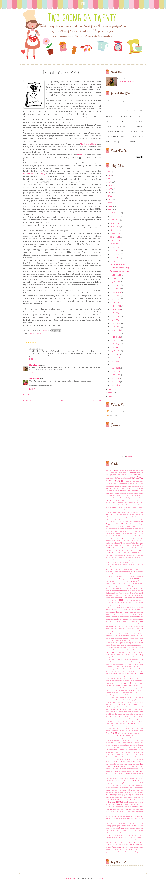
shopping (32, 333)
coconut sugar (138, 617)
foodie (128, 662)
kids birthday (138, 704)
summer (38, 333)
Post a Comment (29, 395)
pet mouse (131, 764)
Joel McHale (139, 512)
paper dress (133, 761)
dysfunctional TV (137, 645)
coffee (117, 619)
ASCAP (115, 484)
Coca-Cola (130, 493)
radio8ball (133, 780)
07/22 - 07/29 (115, 292)
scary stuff (135, 799)
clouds (122, 617)
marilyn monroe (131, 723)
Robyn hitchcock (128, 533)
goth (122, 676)
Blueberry (109, 491)
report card (130, 792)
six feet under (110, 807)
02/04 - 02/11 (115, 371)
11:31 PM (33, 389)
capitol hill (119, 600)
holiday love (123, 690)
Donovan (116, 498)
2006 (110, 389)
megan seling (134, 728)
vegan (121, 835)
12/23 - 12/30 (115, 216)
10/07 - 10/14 (115, 244)
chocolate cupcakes (122, 612)
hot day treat (125, 692)
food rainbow (119, 662)
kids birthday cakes (112, 707)
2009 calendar (124, 472)
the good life (118, 826)
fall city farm (129, 655)
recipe (111, 785)
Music (113, 524)
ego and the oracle (115, 650)
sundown (122, 821)
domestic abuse (127, 640)
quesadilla (115, 780)
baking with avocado (130, 581)
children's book (116, 609)
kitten (107, 712)
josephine (135, 700)
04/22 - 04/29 (115, 333)
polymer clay (137, 771)
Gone (136, 503)
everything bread (125, 652)
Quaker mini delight (120, 531)
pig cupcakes (136, 766)
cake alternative (130, 598)
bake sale (114, 581)
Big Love (121, 488)
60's (116, 478)
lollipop (138, 716)
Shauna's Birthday (137, 538)
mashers (108, 728)
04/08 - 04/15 (115, 340)
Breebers (123, 491)
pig (131, 766)
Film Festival (135, 500)
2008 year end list (114, 472)
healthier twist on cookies (118, 685)
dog (121, 640)
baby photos (134, 578)
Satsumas (122, 536)
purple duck (129, 778)
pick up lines (123, 766)
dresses (113, 645)
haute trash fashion (130, 683)
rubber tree (118, 797)
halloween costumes (127, 681)
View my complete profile (126, 81)
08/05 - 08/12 (115, 285)
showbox (129, 804)
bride (136, 595)
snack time (139, 807)
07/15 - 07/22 (115, 295)
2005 (110, 393)
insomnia (132, 695)
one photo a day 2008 (118, 759)
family (141, 654)
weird (141, 845)
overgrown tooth (111, 761)
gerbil (115, 674)
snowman (132, 809)
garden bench (138, 671)
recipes (133, 785)
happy (120, 683)
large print (135, 712)
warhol (122, 840)
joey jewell (114, 697)
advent (140, 567)
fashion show (120, 657)
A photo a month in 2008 (131, 481)
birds (135, 588)
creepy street (132, 626)
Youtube (133, 562)
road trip (128, 795)
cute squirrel (110, 633)
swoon (137, 821)
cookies (113, 624)
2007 (110, 210)
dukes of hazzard (126, 645)
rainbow (140, 780)
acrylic (126, 564)
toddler (122, 828)
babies (114, 579)
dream (141, 643)
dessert (132, 638)
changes (118, 605)
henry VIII (109, 690)
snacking (109, 809)
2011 (110, 196)
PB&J (132, 526)
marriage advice (127, 726)
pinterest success (132, 769)
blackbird (109, 593)
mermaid (135, 731)
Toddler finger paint (131, 550)
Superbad (80, 155)
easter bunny (110, 647)
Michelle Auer (34, 365)
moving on (123, 740)
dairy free (120, 633)
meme (108, 731)
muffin (130, 740)
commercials (117, 621)
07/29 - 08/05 (115, 288)
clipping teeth (115, 617)
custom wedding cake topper (130, 628)
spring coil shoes (125, 811)
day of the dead (137, 633)
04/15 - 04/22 (115, 337)
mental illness (125, 731)
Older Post (97, 400)
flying (138, 659)
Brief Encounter (132, 491)
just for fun (130, 702)
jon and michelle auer (114, 700)
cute (141, 628)
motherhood (109, 740)
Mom (136, 522)
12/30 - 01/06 (115, 213)
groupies (132, 676)
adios (110, 567)
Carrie (107, 493)
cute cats (121, 631)
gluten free (139, 673)
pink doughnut (114, 769)
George (132, 503)
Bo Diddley (116, 491)
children (108, 609)
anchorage (109, 572)
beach (141, 583)
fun (137, 669)
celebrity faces (110, 605)
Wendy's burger (114, 555)
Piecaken (134, 529)
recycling (138, 788)
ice (142, 692)
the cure (126, 823)
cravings (108, 626)
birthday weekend (121, 591)
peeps (125, 764)
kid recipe (126, 704)
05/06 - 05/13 (115, 330)
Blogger (129, 456)
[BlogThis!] (54, 330)
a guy (43, 173)
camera (112, 600)
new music (119, 752)
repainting (123, 792)
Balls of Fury (28, 173)
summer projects (111, 821)
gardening (109, 674)
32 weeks (130, 475)
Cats (111, 493)
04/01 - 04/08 (115, 344)
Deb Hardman (34, 378)
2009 (110, 203)
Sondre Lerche (116, 540)
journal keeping (117, 702)
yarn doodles (133, 852)
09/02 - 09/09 (115, 261)
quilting (122, 780)
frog (130, 666)
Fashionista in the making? (119, 267)
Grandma (114, 505)
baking (120, 581)
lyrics (141, 719)
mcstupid (126, 728)
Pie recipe (128, 529)
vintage (119, 837)
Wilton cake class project (131, 557)
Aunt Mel (134, 484)
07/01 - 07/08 (115, 302)
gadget (108, 671)
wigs (126, 847)
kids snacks (117, 709)
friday (121, 666)
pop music (117, 773)
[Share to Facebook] (59, 330)
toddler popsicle (110, 830)
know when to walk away (122, 712)
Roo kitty (136, 533)
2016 (110, 179)
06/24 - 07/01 (115, 306)
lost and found (118, 719)
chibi (133, 607)
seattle (119, 801)
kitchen (141, 709)
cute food (127, 631)
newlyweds (135, 752)
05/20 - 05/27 (115, 323)
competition (126, 621)
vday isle (115, 835)
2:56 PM (32, 359)
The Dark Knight (119, 545)
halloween (132, 678)
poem (129, 771)
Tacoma (128, 543)
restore (136, 792)
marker (112, 726)
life (140, 714)
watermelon (123, 842)
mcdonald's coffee (117, 728)
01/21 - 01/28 (115, 378)
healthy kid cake (123, 688)
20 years (129, 470)
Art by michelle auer (124, 484)
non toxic (139, 754)
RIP (133, 531)
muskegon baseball (133, 743)
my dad (114, 745)
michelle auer (113, 733)
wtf (127, 852)
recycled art (119, 788)
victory (137, 835)
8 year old (127, 478)
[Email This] (52, 330)
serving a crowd (111, 804)
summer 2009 (138, 818)
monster (129, 738)
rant (107, 785)
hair (121, 678)
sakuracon (115, 799)
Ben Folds (109, 488)
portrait (123, 773)
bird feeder (123, 588)
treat (135, 830)
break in (121, 595)
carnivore (136, 600)
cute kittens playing (137, 631)
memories (115, 731)
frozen (134, 666)
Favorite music (126, 500)
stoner (107, 814)
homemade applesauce (113, 692)
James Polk (131, 512)
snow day (124, 809)
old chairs (135, 757)
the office (134, 826)
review (141, 792)
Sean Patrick (125, 538)
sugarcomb (122, 818)
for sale (128, 664)
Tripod (125, 553)
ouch (126, 759)
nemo (135, 747)
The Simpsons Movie (88, 144)
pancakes (126, 761)
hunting (132, 692)
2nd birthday (121, 475)
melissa (141, 728)
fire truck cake (115, 659)
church (108, 617)
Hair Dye (125, 505)
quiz (127, 780)
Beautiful (126, 486)
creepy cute (115, 626)
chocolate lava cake (136, 612)
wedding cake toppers (121, 845)
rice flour (109, 795)
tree (139, 830)
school (141, 799)
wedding (132, 842)
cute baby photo (111, 631)
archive (108, 576)
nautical (130, 747)
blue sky (122, 593)
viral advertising (138, 837)
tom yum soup (121, 830)
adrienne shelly (132, 567)
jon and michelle (137, 697)
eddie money (139, 647)
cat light (129, 602)
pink (107, 769)
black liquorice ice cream (135, 591)
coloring (129, 619)
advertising (109, 569)
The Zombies (136, 548)
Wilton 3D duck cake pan (127, 555)
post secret (134, 773)
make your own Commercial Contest (118, 721)
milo (112, 735)
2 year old (123, 470)
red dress (131, 790)
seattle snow (139, 802)
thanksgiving (110, 823)
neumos (140, 747)
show (124, 804)
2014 (110, 185)
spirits (141, 809)
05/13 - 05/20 (115, 326)
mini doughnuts (120, 735)
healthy (130, 685)
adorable (123, 567)
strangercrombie (128, 814)
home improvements (136, 690)
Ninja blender (134, 524)
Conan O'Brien (138, 493)
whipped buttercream (113, 847)
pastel (121, 764)
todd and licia (114, 828)
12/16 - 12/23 (115, 220)
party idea (113, 764)
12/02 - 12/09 (115, 223)
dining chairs (110, 640)
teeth (141, 821)
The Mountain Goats (132, 545)
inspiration (139, 695)
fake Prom (120, 655)
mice (141, 731)
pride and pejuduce (112, 778)
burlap (108, 598)
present (128, 776)
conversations (134, 621)
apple (125, 574)
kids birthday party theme (130, 707)
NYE (120, 524)
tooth (128, 830)
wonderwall (119, 852)
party (107, 764)
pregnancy (109, 776)
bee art (126, 586)
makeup (140, 721)
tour (132, 830)
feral (137, 657)
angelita (115, 572)
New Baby (125, 524)
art (122, 576)
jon (130, 697)
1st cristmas (114, 470)
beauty (108, 586)
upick (141, 833)
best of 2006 (116, 588)
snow (118, 809)
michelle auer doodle (127, 733)
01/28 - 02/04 (115, 375)
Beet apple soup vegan (136, 486)
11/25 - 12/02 (115, 226)
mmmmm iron (138, 735)
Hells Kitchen (115, 510)
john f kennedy (124, 697)
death (137, 636)
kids (132, 704)
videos (114, 837)
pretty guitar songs (137, 776)
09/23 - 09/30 (115, 251)
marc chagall (110, 723)
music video (110, 743)
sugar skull (115, 818)
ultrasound (117, 833)
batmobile (135, 583)
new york (127, 752)
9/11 (131, 478)
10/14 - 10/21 (115, 240)
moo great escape (137, 738)
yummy (140, 852)
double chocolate (111, 643)
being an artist (134, 586)
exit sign (134, 652)
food (141, 659)
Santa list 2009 (114, 536)
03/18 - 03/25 (115, 351)
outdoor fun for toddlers (136, 759)
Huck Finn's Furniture (127, 510)
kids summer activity (130, 709)
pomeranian (109, 773)
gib (123, 674)
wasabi (128, 840)
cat (107, 602)
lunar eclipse (135, 719)
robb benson (135, 795)
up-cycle (130, 833)
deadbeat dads (119, 636)
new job (134, 750)
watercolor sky (111, 842)
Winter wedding (125, 562)
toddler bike (139, 828)
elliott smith (130, 650)
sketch (117, 807)
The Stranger (126, 548)
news (141, 752)
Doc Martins (136, 495)
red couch (122, 790)
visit (107, 840)
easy (124, 647)
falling (136, 655)
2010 (110, 199)
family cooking (110, 657)
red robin (140, 790)
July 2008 (115, 514)
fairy (115, 655)
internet (108, 697)
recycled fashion (129, 788)
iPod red (138, 692)
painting (119, 761)
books (133, 593)
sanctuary (123, 799)
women (112, 852)
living (133, 716)
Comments (113, 415)
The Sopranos (117, 548)
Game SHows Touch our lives (120, 503)
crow (107, 628)
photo (137, 764)
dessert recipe (139, 638)
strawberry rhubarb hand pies (126, 816)
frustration (124, 669)
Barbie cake (118, 486)
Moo (139, 522)
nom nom (131, 754)
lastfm (141, 712)
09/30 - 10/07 (115, 247)
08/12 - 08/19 (115, 282)
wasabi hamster (137, 840)
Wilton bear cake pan (116, 557)
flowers (134, 659)
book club (128, 593)
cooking (119, 624)
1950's (107, 470)
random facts (139, 783)
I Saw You (138, 510)
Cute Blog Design (97, 878)
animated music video (132, 572)
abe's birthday (115, 564)
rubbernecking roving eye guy (133, 797)
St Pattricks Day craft (129, 540)
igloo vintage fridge (112, 695)
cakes (107, 600)
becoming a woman (117, 586)
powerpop (140, 773)
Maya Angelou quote (115, 522)
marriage (118, 726)
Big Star (127, 488)
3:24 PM (32, 373)
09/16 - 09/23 (115, 254)
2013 (110, 189)
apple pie (131, 574)
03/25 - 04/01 (115, 347)
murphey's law (138, 740)
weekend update (134, 845)
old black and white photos (123, 757)
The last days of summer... (119, 271)
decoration (118, 638)
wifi (123, 847)
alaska (127, 569)
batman (128, 583)
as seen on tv (133, 576)
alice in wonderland (136, 569)
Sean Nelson (130, 536)
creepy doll (124, 626)
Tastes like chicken (137, 543)
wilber (131, 847)
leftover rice (113, 714)
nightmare (109, 754)
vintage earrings (127, 837)
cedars (141, 602)
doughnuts (121, 643)
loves (125, 719)
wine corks (130, 849)
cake (122, 597)
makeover (134, 721)
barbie (123, 583)
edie (107, 650)
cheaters (119, 607)
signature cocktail (137, 804)
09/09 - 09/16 (115, 257)
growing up (139, 676)
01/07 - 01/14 (115, 385)
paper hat (140, 761)
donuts (135, 640)
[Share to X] (57, 330)
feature (133, 657)
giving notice (129, 674)
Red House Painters (116, 533)
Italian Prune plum (119, 512)
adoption (116, 567)
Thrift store (119, 550)
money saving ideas (120, 738)
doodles (140, 640)
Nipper (141, 524)
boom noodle (139, 593)
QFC (111, 531)
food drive (109, 662)
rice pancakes (116, 795)
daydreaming (110, 636)
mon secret (109, 738)
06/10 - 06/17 (115, 313)
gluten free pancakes (113, 676)
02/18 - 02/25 (115, 364)
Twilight (130, 553)
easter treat (119, 647)
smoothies (128, 807)
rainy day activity (111, 783)
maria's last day (120, 723)
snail (114, 809)
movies (116, 740)
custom (118, 628)
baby (118, 578)
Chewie (116, 493)
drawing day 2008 (132, 643)
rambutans (130, 783)
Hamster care (133, 505)
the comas (118, 823)
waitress (116, 840)
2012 (110, 192)
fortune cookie (138, 664)
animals (121, 572)
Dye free (115, 500)
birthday (140, 588)
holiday (116, 690)
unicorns (124, 833)
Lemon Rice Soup (127, 519)
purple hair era (138, 778)
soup (137, 809)
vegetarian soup (129, 835)
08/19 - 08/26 (115, 278)
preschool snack (119, 776)
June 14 (121, 514)
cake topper (139, 598)
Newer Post (27, 400)
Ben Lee (115, 488)
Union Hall (136, 553)
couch (137, 624)
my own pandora (135, 745)
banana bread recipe (113, 583)
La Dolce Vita (116, 519)
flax (130, 659)
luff (129, 719)
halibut (125, 678)
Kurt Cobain (136, 517)
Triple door (118, 553)
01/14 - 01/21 (115, 382)
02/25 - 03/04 (115, 361)
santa (129, 799)
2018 (110, 172)
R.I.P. (129, 531)
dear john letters (129, 636)
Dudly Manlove (131, 498)
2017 (110, 175)
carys (141, 600)
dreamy (108, 645)
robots (112, 797)
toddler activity (130, 828)
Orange (128, 526)
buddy (141, 595)
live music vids (126, 716)
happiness (115, 683)
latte (107, 714)
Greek (120, 505)
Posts (111, 411)
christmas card (133, 614)
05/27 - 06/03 (115, 320)
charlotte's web (127, 605)
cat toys (136, 602)
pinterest (123, 769)
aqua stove (139, 574)
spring (108, 811)
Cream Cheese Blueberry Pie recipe (117, 495)
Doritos (122, 498)
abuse (122, 564)
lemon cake (121, 714)
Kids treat (118, 517)
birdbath (130, 588)
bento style (109, 588)
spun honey (136, 811)
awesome (109, 579)
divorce (117, 640)
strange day (115, 814)
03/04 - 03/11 (115, 357)
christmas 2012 (121, 614)
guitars (116, 678)
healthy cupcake (111, 688)
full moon (132, 669)
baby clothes (125, 579)
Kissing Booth (126, 517)
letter (127, 714)
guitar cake (109, 678)
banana (140, 581)
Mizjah (131, 522)
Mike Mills (126, 522)
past (118, 764)
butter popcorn (115, 598)
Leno (134, 519)
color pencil (123, 619)
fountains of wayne (112, 666)
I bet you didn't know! (117, 264)
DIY (130, 495)
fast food (128, 657)
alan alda (122, 569)
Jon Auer (109, 514)
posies (128, 773)
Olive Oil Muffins (119, 526)
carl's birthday (127, 600)
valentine (109, 835)
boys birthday (113, 595)
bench (141, 586)
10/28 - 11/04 (115, 233)
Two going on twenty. (83, 17)
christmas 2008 (110, 614)
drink (118, 645)
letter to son (134, 714)
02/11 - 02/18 (115, 368)
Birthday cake (135, 488)
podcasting (122, 771)
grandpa (126, 676)
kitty (111, 712)
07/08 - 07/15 (115, 299)
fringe (126, 666)
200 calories (136, 470)
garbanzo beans (126, 671)
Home (83, 3)
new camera (110, 750)
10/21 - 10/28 (115, 237)
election (123, 650)
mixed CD (129, 735)
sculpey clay (110, 802)
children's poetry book (129, 609)
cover (141, 624)
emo (117, 652)
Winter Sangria (115, 562)
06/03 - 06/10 (115, 316)
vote (111, 840)
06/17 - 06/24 (115, 309)
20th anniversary (135, 472)
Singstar (108, 540)
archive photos (115, 576)
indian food (124, 695)
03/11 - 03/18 (115, 354)
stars (141, 811)
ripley (123, 795)
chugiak (140, 614)
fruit (138, 666)
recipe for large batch (122, 785)
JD (126, 512)
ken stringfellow (117, 704)
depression (126, 638)
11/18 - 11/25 (114, 230)
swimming (129, 821)
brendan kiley (129, 595)
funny (141, 669)
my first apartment (123, 745)
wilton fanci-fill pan (118, 849)
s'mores (108, 799)
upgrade (136, 833)
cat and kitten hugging (117, 602)
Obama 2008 (109, 526)
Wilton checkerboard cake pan (122, 560)
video (141, 835)
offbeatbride (109, 757)
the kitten (126, 826)
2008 (110, 206)
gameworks (115, 671)
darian (127, 633)
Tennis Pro (109, 545)
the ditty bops (135, 823)
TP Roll (122, 543)
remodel (116, 792)
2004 (110, 396)
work (124, 852)
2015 (110, 182)
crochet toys (139, 626)
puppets (121, 778)
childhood (140, 607)
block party (115, 593)
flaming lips (124, 659)
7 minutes (120, 478)
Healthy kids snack (120, 507)
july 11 (124, 702)
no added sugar (120, 754)
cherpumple (127, 607)
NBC (117, 524)
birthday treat (110, 591)
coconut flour (128, 617)
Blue (142, 488)
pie (128, 766)
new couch (118, 750)
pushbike (108, 780)
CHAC (141, 491)
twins (111, 833)
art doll (126, 576)
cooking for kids (128, 624)
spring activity (115, 811)
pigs (142, 766)
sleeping (121, 807)
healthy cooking (138, 685)
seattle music (129, 802)
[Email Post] (49, 330)
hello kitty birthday (136, 688)
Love (138, 519)
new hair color (127, 750)
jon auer (127, 699)
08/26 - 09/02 (115, 275)
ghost (119, 674)
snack (134, 807)
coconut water (110, 619)
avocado (140, 576)
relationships (110, 792)
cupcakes (112, 628)
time (107, 828)
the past (140, 826)
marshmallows (138, 726)
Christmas (123, 493)
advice (116, 569)
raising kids (122, 783)
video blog (109, 837)
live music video (115, 716)
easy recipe (130, 647)
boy (107, 595)
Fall (119, 500)
